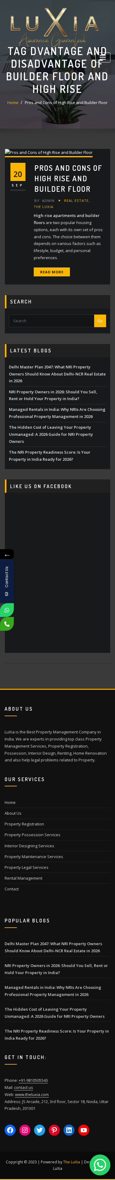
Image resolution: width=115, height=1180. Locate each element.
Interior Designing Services (29, 846)
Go (100, 320)
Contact (12, 889)
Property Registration (24, 824)
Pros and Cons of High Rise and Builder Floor (66, 102)
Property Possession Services (32, 834)
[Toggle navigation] (102, 57)
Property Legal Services (26, 867)
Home (12, 102)
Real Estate (76, 200)
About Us (13, 813)
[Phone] (7, 624)
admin (44, 200)
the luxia (43, 206)
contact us (23, 1087)
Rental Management (23, 878)
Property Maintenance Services (34, 856)
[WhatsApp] (7, 610)
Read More (51, 272)
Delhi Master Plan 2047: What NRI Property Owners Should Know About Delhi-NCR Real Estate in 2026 (57, 374)
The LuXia (71, 1162)
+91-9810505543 (33, 1080)
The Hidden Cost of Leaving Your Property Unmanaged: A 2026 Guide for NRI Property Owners (51, 434)
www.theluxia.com (32, 1094)
